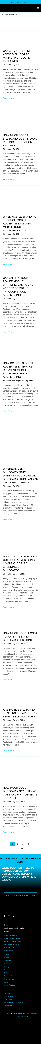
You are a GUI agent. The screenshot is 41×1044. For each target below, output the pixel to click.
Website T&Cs (27, 1013)
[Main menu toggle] (38, 8)
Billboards (7, 65)
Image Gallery (8, 996)
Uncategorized (18, 380)
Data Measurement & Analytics (14, 928)
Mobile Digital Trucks (10, 935)
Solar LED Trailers (10, 947)
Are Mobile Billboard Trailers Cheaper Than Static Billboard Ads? (20, 713)
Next (22, 848)
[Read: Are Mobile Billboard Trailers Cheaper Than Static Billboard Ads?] (20, 698)
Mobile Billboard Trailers (12, 938)
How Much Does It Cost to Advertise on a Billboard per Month (20, 636)
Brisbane (7, 957)
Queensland (8, 976)
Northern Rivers (9, 970)
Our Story (7, 993)
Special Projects (9, 950)
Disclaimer (24, 1016)
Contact (6, 931)
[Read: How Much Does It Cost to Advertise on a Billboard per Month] (20, 623)
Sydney (6, 982)
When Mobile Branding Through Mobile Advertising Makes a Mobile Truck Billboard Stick (19, 223)
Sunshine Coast (9, 979)
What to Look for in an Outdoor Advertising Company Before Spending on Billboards (20, 563)
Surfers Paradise (9, 985)
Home (6, 925)
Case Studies (8, 999)
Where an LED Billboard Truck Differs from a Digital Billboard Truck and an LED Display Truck (20, 475)
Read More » (8, 98)
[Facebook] (5, 916)
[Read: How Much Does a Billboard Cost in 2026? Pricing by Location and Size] (20, 120)
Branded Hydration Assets (12, 941)
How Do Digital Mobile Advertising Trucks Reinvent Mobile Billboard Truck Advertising (19, 370)
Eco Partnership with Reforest (13, 1002)
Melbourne (7, 964)
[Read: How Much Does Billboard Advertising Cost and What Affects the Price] (20, 772)
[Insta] (9, 916)
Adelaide (6, 954)
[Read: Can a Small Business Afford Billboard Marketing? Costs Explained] (20, 36)
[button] (20, 2)
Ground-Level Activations (12, 944)
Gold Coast (7, 961)
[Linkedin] (13, 916)
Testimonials (8, 1006)
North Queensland (10, 967)
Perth (5, 973)
